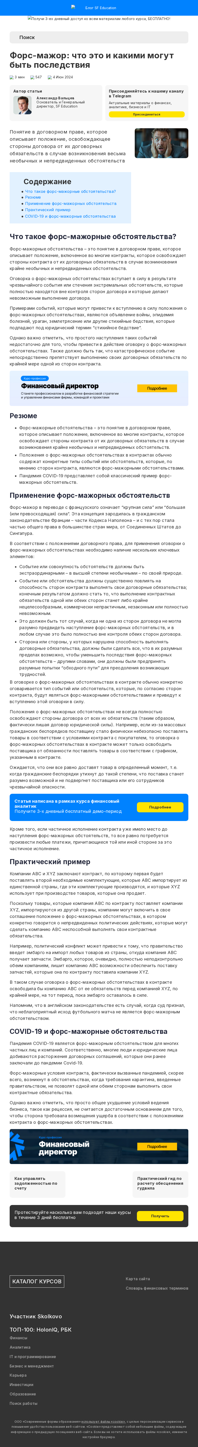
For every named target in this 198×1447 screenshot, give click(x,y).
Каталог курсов (37, 1281)
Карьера (18, 1375)
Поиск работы (24, 1403)
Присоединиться (146, 114)
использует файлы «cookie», (103, 1421)
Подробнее (160, 807)
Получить (160, 1216)
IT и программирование (33, 1356)
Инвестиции (21, 1384)
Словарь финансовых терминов (157, 1288)
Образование (23, 1394)
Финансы (18, 1337)
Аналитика (20, 1347)
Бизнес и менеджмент (32, 1366)
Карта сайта (138, 1278)
